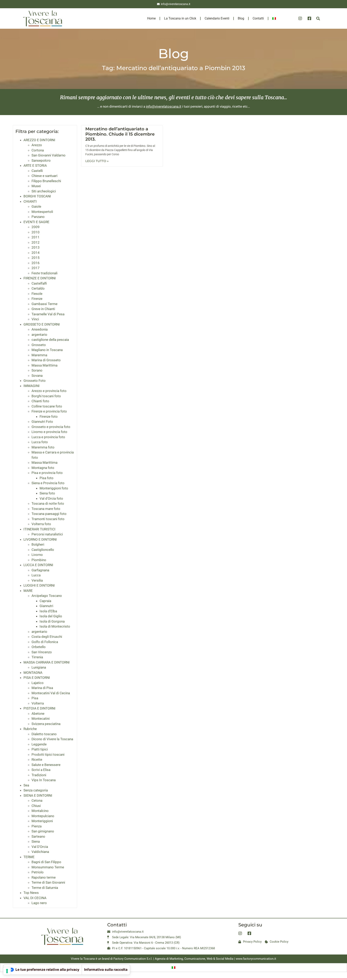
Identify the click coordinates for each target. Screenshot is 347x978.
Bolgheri (38, 544)
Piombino (39, 560)
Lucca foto (40, 442)
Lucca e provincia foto (48, 437)
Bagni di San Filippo (46, 862)
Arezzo (37, 145)
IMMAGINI (31, 386)
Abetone (38, 714)
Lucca (36, 575)
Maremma (39, 355)
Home (151, 18)
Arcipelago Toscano (47, 596)
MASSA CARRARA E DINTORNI (46, 662)
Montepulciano (43, 816)
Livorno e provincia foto (49, 432)
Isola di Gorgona (52, 621)
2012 (36, 242)
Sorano (37, 370)
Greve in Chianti (43, 309)
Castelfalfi (39, 283)
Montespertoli (42, 212)
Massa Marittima (44, 365)
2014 (36, 253)
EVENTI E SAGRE (36, 222)
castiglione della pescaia (50, 340)
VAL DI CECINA (34, 898)
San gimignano (43, 831)
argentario (39, 335)
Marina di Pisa (42, 688)
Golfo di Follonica (45, 642)
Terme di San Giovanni (48, 882)
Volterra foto (41, 524)
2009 (36, 227)
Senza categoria (35, 790)
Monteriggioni (42, 821)
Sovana (37, 376)
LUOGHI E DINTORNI (39, 585)
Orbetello (39, 647)
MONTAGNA (32, 673)
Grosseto (39, 345)
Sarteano (38, 836)
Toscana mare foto (46, 509)
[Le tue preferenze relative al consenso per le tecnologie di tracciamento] (7, 971)
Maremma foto (43, 447)
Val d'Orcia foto (51, 498)
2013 (36, 247)
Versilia (37, 580)
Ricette (37, 759)
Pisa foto (46, 478)
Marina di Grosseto (46, 360)
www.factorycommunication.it (256, 959)
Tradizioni (39, 775)
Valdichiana (40, 852)
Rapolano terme (44, 877)
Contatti (258, 18)
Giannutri (46, 606)
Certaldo (38, 288)
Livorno (37, 555)
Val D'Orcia (40, 847)
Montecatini (41, 719)
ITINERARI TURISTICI (39, 529)
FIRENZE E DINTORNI (39, 278)
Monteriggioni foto (54, 488)
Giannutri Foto (42, 422)
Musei (36, 186)
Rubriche (30, 729)
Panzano (38, 217)
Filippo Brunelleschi (46, 181)
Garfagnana (40, 570)
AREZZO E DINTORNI (39, 140)
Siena (36, 841)
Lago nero (39, 903)
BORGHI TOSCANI (37, 196)
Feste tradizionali (44, 273)
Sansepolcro (41, 160)
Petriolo (38, 872)
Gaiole (36, 206)
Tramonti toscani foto (48, 519)
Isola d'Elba (48, 611)
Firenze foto (49, 416)
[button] (318, 18)
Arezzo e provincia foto (49, 391)
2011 (36, 237)
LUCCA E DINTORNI (38, 565)
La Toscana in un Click (180, 18)
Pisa (35, 698)
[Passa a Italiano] (173, 967)
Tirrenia (37, 657)
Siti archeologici (44, 191)
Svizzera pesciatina (46, 724)
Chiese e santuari (44, 176)
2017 (36, 268)
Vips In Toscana (44, 780)
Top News (31, 893)
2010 (36, 232)
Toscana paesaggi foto (49, 514)
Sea (26, 785)
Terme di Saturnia (45, 888)
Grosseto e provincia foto (51, 427)
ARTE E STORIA (35, 165)
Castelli (37, 171)
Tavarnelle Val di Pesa (48, 314)
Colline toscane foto (47, 406)
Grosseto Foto (34, 381)
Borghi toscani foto (46, 396)
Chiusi (36, 806)
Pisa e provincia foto (47, 473)
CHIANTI (30, 201)
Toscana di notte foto (48, 503)
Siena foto (47, 493)
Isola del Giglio (51, 616)
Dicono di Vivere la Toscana (52, 739)
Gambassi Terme (44, 304)
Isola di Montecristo (55, 626)
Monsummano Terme (48, 867)
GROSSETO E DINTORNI (41, 324)
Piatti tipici (40, 749)
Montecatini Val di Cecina (51, 693)
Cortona (38, 150)
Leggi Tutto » (97, 160)
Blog (241, 18)
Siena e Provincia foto (48, 483)
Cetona (37, 800)
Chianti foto (40, 401)
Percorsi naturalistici (47, 534)
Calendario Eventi (217, 18)
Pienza (37, 826)
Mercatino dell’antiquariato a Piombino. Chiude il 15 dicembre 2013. (120, 133)
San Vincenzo (42, 652)
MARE (28, 591)
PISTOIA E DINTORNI (39, 708)
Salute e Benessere (46, 765)
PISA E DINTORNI (36, 678)
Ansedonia (40, 329)
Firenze (37, 299)
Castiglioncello (43, 550)
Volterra (38, 703)
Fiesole (37, 294)
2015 (36, 258)
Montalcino (40, 811)
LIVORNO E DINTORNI (40, 539)
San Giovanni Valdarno (48, 155)
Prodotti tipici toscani (48, 754)
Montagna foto (43, 468)
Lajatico (38, 683)
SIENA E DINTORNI (37, 795)
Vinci (35, 319)
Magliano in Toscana (47, 350)
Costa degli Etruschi (47, 637)
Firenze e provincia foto (49, 411)
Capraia (45, 601)
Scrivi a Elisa (41, 770)
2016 (36, 263)
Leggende (39, 744)
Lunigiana (39, 667)
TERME (29, 857)
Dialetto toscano (44, 734)
